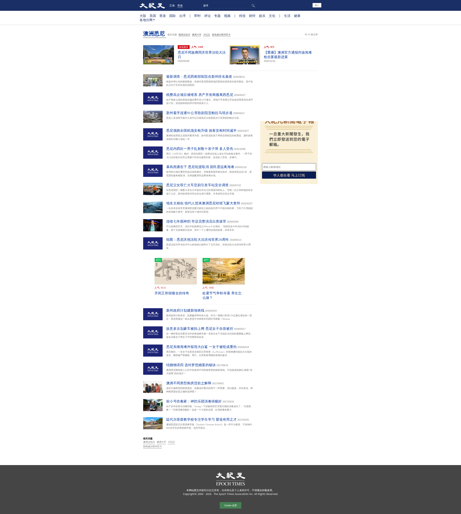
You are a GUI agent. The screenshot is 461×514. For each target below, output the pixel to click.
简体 (180, 5)
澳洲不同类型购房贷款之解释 (188, 383)
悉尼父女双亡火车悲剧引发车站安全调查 (197, 185)
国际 (172, 15)
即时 (197, 15)
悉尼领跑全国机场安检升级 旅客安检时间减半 (201, 130)
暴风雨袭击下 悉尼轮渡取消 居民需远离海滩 (200, 167)
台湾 (182, 15)
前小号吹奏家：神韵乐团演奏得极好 (194, 401)
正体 (172, 5)
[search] (228, 5)
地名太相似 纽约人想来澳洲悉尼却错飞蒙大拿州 (203, 203)
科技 (242, 15)
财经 (252, 15)
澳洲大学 (196, 34)
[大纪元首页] (152, 5)
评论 (207, 15)
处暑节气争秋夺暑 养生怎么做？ (222, 295)
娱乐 (262, 15)
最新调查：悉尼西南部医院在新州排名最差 (199, 76)
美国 (152, 15)
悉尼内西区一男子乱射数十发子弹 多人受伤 (199, 149)
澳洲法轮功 (184, 34)
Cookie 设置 (230, 505)
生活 (287, 15)
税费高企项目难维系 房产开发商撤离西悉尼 (199, 95)
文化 (272, 15)
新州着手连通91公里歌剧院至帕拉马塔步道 (199, 113)
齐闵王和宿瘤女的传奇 (172, 293)
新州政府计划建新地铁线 (185, 310)
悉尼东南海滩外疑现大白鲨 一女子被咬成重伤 (201, 347)
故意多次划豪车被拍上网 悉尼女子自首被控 (199, 328)
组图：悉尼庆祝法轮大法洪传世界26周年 (197, 239)
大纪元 (206, 34)
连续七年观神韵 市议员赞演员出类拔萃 (196, 221)
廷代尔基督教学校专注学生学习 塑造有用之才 (201, 419)
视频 (227, 15)
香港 (162, 15)
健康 (297, 15)
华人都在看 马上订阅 (289, 175)
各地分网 (146, 20)
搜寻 (252, 5)
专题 (217, 15)
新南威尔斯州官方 (221, 34)
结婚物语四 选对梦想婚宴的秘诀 (191, 365)
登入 (317, 5)
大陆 (143, 15)
